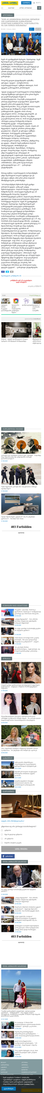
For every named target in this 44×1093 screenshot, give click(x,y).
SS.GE (4, 295)
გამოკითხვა (8, 791)
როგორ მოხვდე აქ (34, 295)
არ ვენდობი (9, 838)
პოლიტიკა (8, 15)
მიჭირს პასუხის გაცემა (13, 843)
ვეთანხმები (9, 1089)
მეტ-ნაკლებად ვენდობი (13, 834)
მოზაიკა (7, 659)
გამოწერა (26, 3)
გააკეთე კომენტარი (34, 286)
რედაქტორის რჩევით (13, 429)
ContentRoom (33, 319)
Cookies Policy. (29, 1084)
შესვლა (38, 3)
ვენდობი (8, 830)
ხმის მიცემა (21, 849)
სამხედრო (7, 758)
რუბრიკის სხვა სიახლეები (15, 606)
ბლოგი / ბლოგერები (26, 8)
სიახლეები (11, 8)
